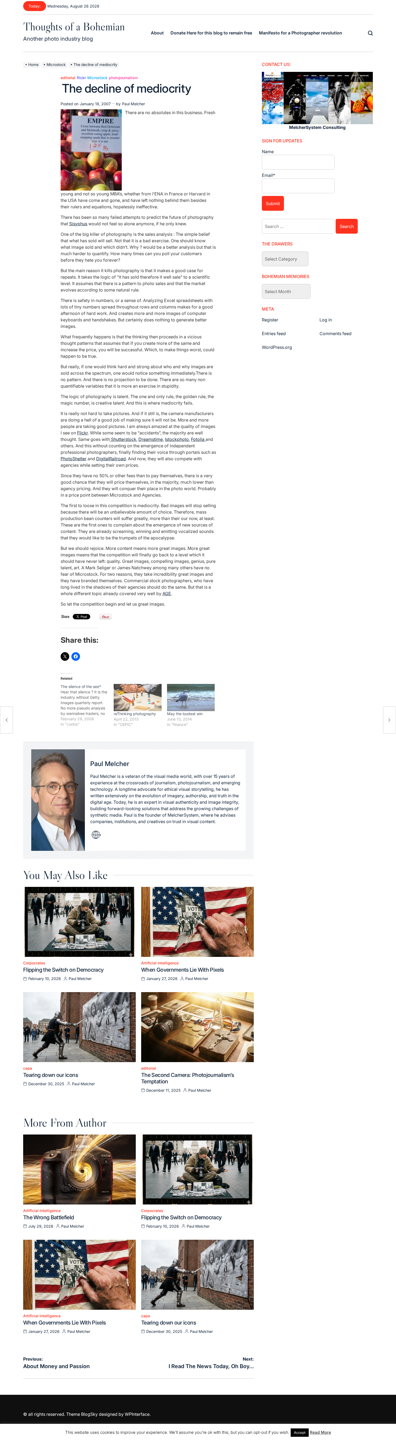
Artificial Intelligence (160, 963)
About (157, 33)
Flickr (82, 432)
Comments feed (335, 333)
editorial (68, 78)
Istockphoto (177, 439)
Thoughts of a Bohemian (74, 26)
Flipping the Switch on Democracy (63, 970)
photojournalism (123, 78)
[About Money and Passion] (6, 720)
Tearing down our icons (50, 1075)
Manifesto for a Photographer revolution (300, 33)
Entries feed (274, 333)
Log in (325, 319)
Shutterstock (123, 439)
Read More (320, 1432)
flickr (81, 78)
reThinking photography (135, 713)
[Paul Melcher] (58, 800)
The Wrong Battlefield (48, 1217)
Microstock (97, 78)
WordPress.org (277, 347)
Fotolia (198, 439)
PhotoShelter (73, 458)
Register (270, 319)
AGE (166, 593)
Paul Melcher (133, 103)
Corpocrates (34, 963)
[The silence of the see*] (87, 705)
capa (27, 1068)
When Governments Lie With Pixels (182, 970)
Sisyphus (78, 223)
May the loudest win (185, 713)
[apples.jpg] (91, 112)
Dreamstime (150, 439)
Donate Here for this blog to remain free (211, 33)
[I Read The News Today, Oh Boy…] (389, 720)
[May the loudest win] (191, 697)
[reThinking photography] (137, 697)
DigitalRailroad (111, 458)
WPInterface (137, 1414)
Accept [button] (299, 1432)
